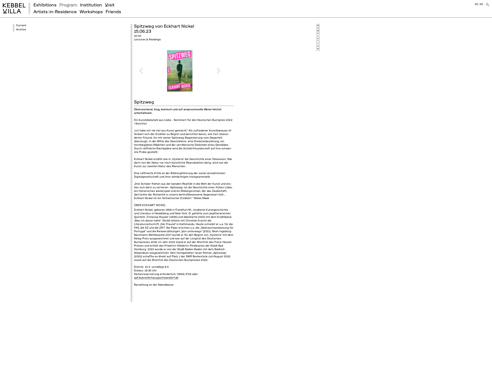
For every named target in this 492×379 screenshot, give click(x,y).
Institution (91, 5)
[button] (141, 71)
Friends (113, 12)
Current (21, 25)
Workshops (91, 12)
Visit (110, 5)
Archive (21, 30)
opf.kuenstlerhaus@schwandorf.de (156, 278)
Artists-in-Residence (55, 12)
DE (476, 4)
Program (68, 5)
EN (481, 4)
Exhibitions (45, 5)
